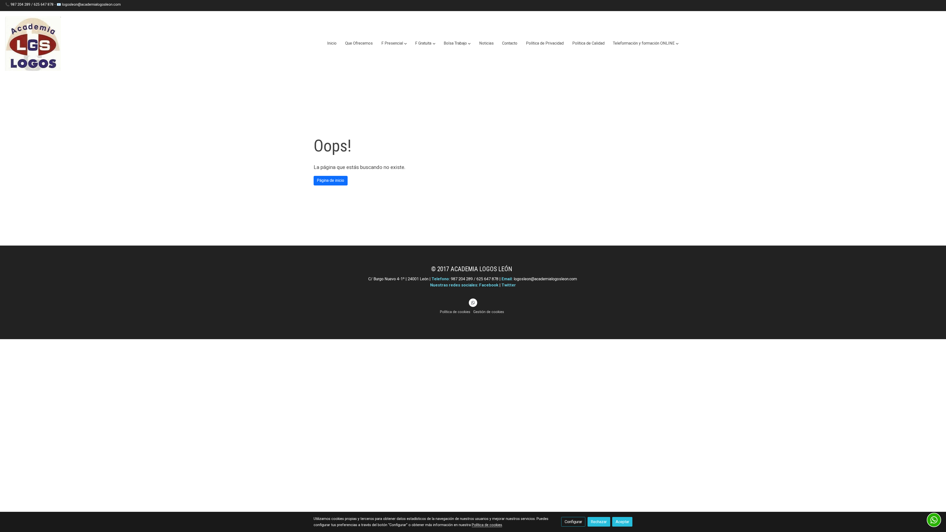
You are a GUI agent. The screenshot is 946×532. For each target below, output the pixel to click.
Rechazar (599, 521)
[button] (394, 43)
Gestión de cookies (488, 312)
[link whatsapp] (473, 302)
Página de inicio (330, 180)
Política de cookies (455, 312)
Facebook (489, 285)
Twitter (509, 285)
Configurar (573, 521)
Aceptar (622, 521)
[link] (33, 43)
